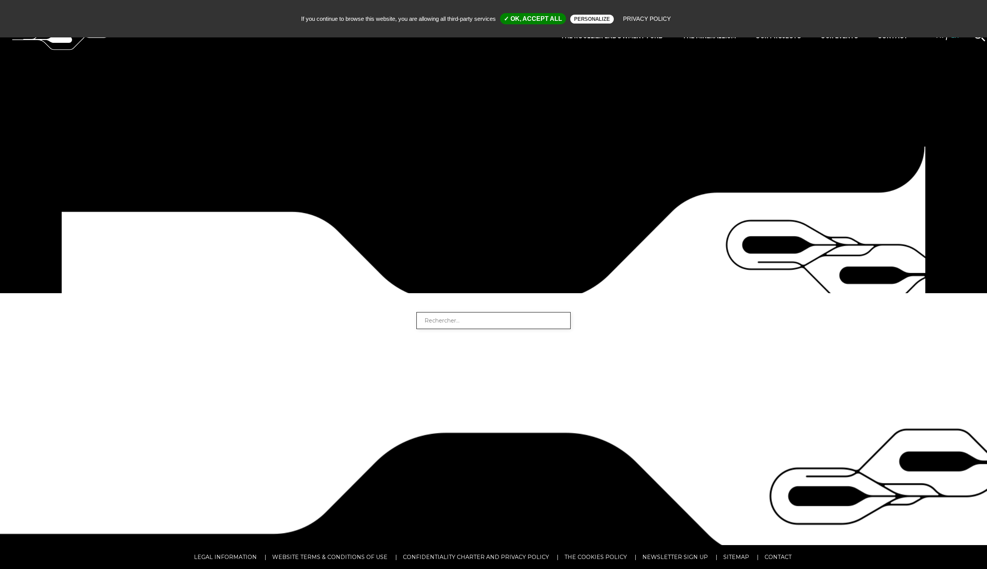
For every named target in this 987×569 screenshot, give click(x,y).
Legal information (225, 557)
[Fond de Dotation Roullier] (62, 60)
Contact (778, 557)
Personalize (592, 19)
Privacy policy (647, 18)
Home (254, 285)
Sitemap (736, 557)
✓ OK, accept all (533, 18)
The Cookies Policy (595, 557)
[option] (493, 146)
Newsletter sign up (675, 557)
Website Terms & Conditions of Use (329, 557)
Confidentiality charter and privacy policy (476, 557)
